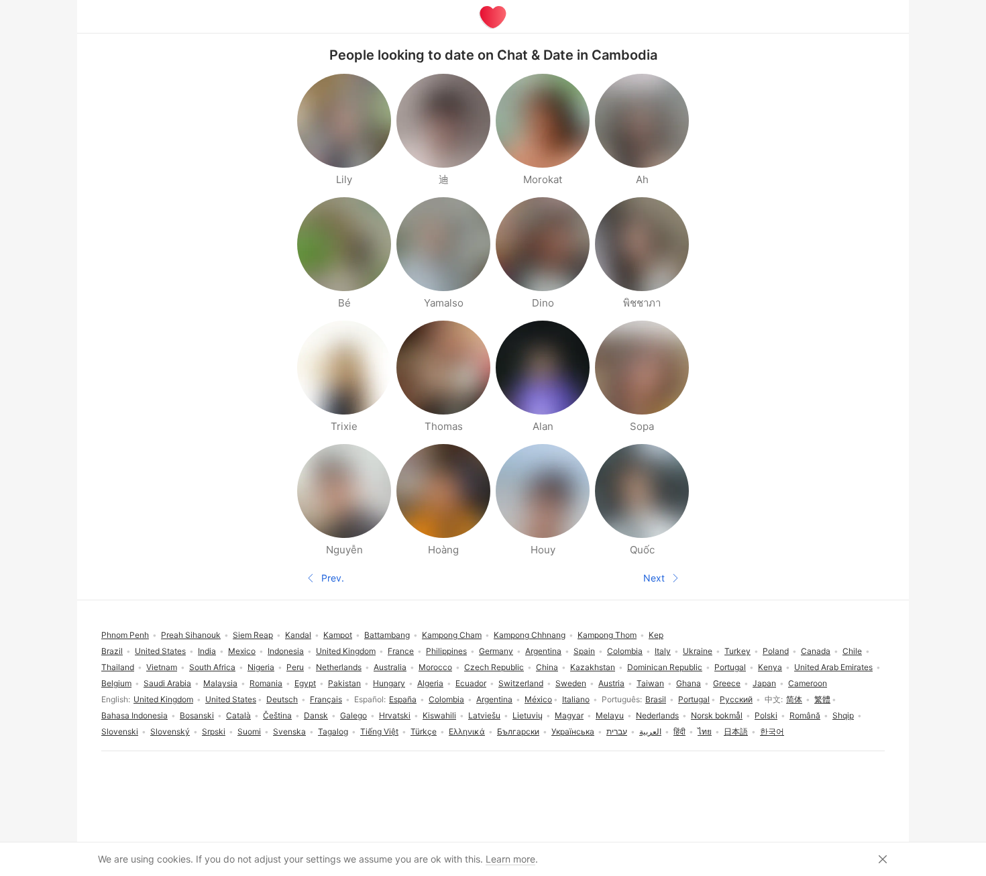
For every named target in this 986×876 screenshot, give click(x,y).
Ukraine (697, 651)
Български (518, 731)
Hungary (389, 683)
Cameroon (807, 683)
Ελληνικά (467, 731)
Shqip (843, 715)
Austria (611, 683)
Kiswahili (439, 715)
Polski (766, 715)
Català (238, 715)
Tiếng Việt (379, 731)
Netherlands (339, 667)
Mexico (242, 651)
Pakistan (344, 683)
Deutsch (282, 699)
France (401, 651)
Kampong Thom (607, 635)
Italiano (576, 699)
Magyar (569, 715)
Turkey (737, 651)
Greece (727, 683)
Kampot (337, 635)
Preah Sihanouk (191, 635)
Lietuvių (527, 715)
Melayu (610, 715)
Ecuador (470, 683)
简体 (794, 699)
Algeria (430, 683)
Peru (295, 667)
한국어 (772, 731)
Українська (572, 731)
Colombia (446, 699)
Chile (852, 651)
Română (804, 715)
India (207, 651)
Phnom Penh (125, 635)
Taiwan (650, 683)
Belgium (116, 683)
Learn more (510, 859)
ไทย (705, 731)
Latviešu (484, 715)
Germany (496, 651)
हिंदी (679, 731)
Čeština (277, 715)
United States (230, 699)
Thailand (117, 667)
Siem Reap (253, 635)
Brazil (112, 651)
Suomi (249, 731)
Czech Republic (494, 667)
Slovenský (170, 731)
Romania (266, 683)
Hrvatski (394, 715)
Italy (663, 651)
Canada (815, 651)
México (538, 699)
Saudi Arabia (167, 683)
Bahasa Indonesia (134, 715)
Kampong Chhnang (529, 635)
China (547, 667)
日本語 (736, 731)
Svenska (289, 731)
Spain (584, 651)
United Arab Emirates (833, 667)
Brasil (655, 699)
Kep (656, 635)
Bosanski (197, 715)
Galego (353, 715)
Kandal (298, 635)
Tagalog (333, 731)
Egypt (305, 683)
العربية (650, 731)
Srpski (213, 731)
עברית (616, 731)
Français (326, 699)
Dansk (316, 715)
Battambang (387, 635)
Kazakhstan (592, 667)
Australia (390, 667)
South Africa (212, 667)
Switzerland (520, 683)
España (403, 699)
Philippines (446, 651)
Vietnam (161, 667)
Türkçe (423, 731)
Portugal (694, 699)
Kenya (770, 667)
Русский (736, 699)
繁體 (822, 699)
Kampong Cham (452, 635)
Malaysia (220, 683)
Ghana (688, 683)
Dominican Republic (664, 667)
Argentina (494, 699)
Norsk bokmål (717, 715)
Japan (764, 683)
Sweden (570, 683)
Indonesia (286, 651)
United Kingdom (163, 699)
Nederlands (657, 715)
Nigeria (261, 667)
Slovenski (119, 731)
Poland (776, 651)
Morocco (435, 667)
